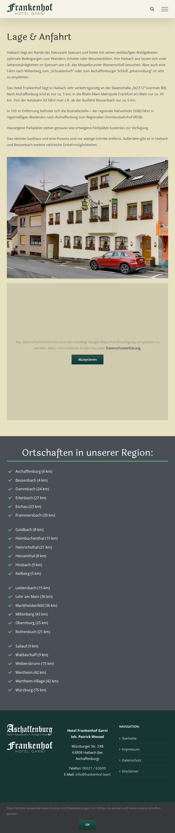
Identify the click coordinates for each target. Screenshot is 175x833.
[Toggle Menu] (165, 9)
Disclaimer (130, 771)
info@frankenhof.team (93, 774)
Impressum (131, 749)
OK (87, 824)
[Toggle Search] (152, 9)
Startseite (129, 738)
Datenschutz (131, 760)
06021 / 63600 (94, 768)
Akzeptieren (87, 359)
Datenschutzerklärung (123, 348)
